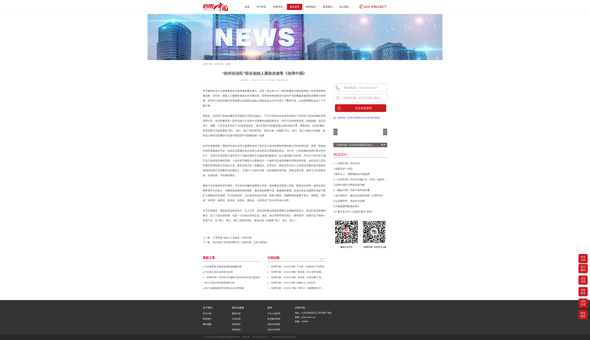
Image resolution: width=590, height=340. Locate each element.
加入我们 (344, 7)
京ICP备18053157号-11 (261, 337)
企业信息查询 (363, 108)
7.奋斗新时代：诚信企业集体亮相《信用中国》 (358, 195)
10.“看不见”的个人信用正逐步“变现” (353, 211)
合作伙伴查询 (273, 324)
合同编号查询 (273, 319)
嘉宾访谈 (236, 313)
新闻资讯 (294, 7)
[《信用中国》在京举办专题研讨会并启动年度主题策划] (356, 118)
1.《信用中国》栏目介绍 (346, 163)
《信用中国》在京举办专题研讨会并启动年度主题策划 (231, 277)
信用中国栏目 (282, 80)
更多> (323, 259)
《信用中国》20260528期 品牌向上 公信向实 (291, 282)
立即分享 (583, 303)
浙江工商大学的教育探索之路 (219, 282)
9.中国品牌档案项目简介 (346, 206)
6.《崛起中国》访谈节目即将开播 (351, 190)
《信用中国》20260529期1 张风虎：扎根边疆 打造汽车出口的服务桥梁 (296, 277)
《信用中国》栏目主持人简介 (360, 98)
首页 (247, 7)
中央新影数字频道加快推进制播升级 (222, 266)
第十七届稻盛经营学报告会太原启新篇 (223, 288)
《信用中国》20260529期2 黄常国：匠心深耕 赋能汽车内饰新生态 (296, 272)
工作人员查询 (273, 313)
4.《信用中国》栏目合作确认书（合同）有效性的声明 (360, 179)
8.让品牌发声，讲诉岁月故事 (349, 201)
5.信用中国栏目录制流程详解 (349, 185)
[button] (335, 132)
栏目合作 (583, 258)
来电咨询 (583, 280)
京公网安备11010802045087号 (284, 337)
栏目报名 (583, 314)
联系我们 (328, 7)
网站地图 (207, 324)
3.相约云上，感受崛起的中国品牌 (351, 174)
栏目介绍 (207, 313)
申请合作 (236, 324)
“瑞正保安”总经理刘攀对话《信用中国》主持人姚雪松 (239, 242)
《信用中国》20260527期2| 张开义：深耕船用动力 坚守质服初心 (296, 288)
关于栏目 (261, 7)
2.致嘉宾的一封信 (342, 168)
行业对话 (236, 319)
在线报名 (583, 291)
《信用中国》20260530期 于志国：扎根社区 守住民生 (296, 266)
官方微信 (583, 268)
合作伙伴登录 (273, 329)
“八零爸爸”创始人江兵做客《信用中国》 (232, 237)
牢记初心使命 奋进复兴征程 (218, 272)
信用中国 (207, 64)
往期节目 (278, 7)
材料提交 (311, 7)
